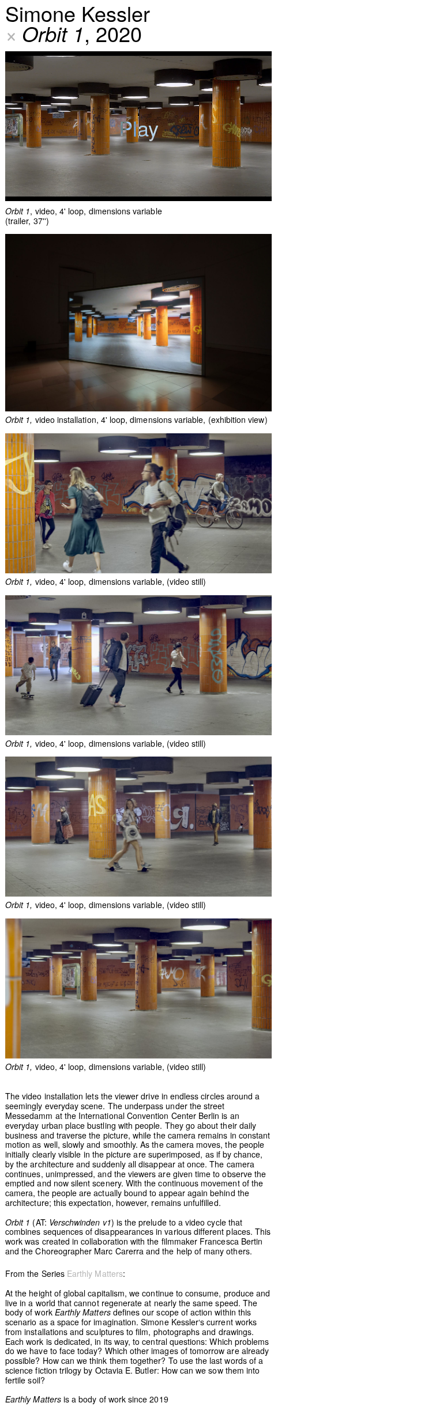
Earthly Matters (95, 1273)
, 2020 (73, 33)
